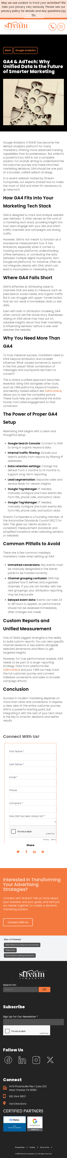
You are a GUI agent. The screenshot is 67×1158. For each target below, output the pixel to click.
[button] (18, 922)
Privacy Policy (19, 1147)
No (33, 15)
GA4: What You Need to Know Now (22, 944)
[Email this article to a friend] (42, 852)
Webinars (10, 950)
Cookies (32, 1147)
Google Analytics (25, 50)
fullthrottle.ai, (53, 391)
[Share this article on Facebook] (26, 852)
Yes (63, 11)
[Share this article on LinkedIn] (34, 852)
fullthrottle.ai (11, 670)
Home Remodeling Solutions (19, 955)
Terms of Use (44, 1147)
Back (8, 50)
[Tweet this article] (18, 852)
